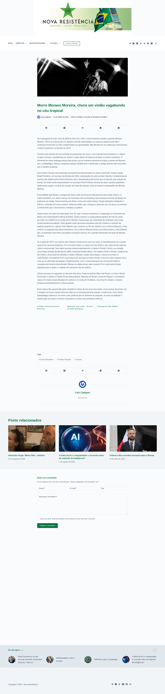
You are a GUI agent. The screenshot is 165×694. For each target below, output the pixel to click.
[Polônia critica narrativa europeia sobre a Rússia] (133, 438)
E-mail (73, 488)
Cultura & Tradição (92, 117)
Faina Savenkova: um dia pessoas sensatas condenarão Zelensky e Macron (30, 659)
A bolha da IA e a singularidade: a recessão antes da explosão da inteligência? (144, 659)
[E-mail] (119, 128)
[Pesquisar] (156, 43)
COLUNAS (53, 43)
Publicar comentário (47, 526)
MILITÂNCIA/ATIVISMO (37, 43)
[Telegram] (130, 43)
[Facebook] (148, 43)
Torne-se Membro (72, 43)
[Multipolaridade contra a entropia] (50, 659)
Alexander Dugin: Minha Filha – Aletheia (26, 455)
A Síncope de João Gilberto (107, 306)
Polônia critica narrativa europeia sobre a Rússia (132, 455)
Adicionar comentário (48, 497)
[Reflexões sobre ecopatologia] (88, 659)
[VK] (144, 43)
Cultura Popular (64, 359)
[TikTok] (141, 43)
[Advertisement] (82, 330)
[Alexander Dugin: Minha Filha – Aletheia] (31, 438)
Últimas (104, 117)
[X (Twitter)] (133, 43)
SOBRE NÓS (20, 43)
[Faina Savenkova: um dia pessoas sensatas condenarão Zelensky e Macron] (11, 659)
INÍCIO (10, 43)
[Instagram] (152, 43)
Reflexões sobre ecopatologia (105, 659)
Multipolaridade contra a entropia (65, 659)
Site (102, 488)
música (78, 359)
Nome (42, 488)
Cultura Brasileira (46, 359)
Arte (73, 117)
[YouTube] (137, 43)
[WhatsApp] (101, 128)
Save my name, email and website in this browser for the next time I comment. (67, 519)
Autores (79, 117)
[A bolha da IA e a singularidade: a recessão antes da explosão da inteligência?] (82, 438)
